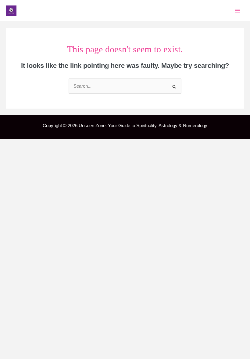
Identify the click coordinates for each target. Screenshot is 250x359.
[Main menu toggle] (237, 10)
